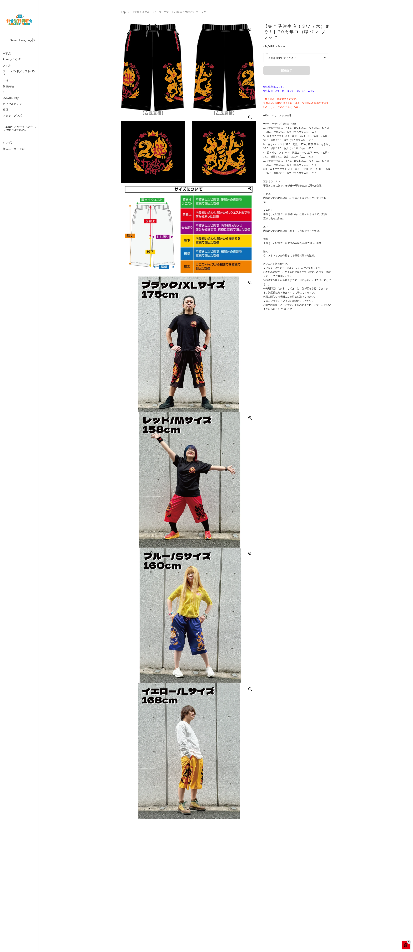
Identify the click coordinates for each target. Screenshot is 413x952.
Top (123, 12)
